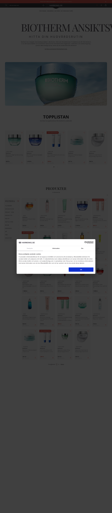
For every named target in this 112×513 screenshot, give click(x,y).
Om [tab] (82, 248)
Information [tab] (56, 248)
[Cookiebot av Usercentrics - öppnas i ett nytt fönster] (85, 242)
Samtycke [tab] (30, 248)
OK (81, 269)
